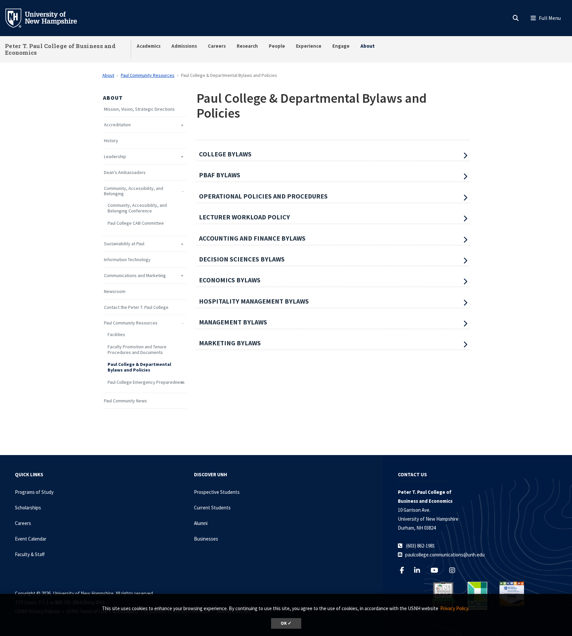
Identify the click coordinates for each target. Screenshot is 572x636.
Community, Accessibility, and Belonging (133, 191)
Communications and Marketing (135, 275)
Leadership (115, 156)
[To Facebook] (404, 570)
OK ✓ (286, 623)
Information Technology (127, 259)
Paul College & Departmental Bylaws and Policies (139, 367)
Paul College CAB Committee (136, 223)
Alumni (201, 523)
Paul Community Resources (147, 75)
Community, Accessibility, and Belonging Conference (137, 208)
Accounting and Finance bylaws (252, 238)
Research (247, 46)
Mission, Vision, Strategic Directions (139, 109)
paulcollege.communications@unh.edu (445, 554)
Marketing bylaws (230, 343)
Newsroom (114, 291)
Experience (308, 46)
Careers (217, 46)
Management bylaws (233, 322)
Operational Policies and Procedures (263, 196)
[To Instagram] (455, 570)
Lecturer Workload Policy (244, 217)
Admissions (184, 46)
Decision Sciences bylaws (242, 259)
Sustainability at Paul (124, 244)
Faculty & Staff (30, 554)
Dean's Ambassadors (125, 172)
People (277, 46)
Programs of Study (34, 492)
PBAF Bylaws (219, 175)
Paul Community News (125, 401)
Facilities (116, 334)
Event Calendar (30, 539)
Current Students (212, 507)
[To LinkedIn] (420, 570)
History (111, 141)
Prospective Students (217, 492)
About (367, 46)
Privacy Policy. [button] (454, 608)
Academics (149, 46)
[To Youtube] (437, 570)
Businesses (206, 539)
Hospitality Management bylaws (254, 301)
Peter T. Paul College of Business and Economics (60, 49)
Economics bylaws (230, 280)
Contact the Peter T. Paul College (136, 307)
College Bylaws (225, 154)
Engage (341, 46)
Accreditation (117, 125)
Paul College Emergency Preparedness (146, 382)
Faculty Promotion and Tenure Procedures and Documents (137, 349)
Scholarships (28, 507)
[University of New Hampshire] (46, 17)
